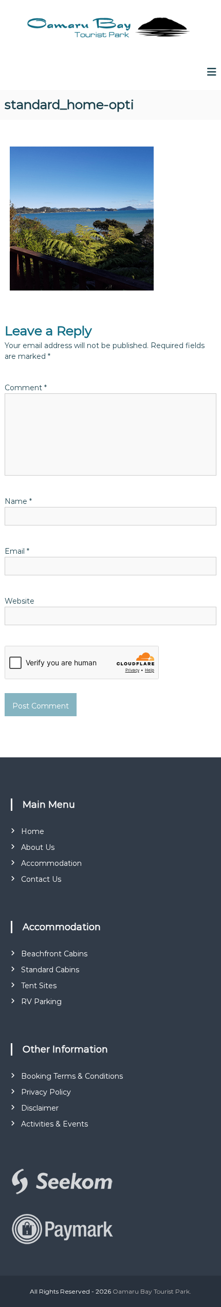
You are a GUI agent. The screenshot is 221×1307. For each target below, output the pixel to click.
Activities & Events (54, 1124)
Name (18, 501)
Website (19, 601)
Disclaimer (40, 1108)
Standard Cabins (50, 969)
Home (32, 831)
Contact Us (41, 879)
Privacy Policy (46, 1092)
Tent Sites (39, 985)
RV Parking (41, 1001)
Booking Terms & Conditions (72, 1076)
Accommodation (51, 863)
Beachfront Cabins (54, 953)
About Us (37, 847)
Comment (26, 387)
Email (17, 551)
